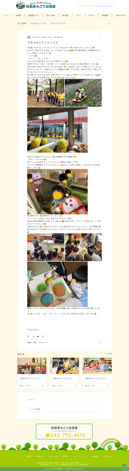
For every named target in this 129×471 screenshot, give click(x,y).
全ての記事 (21, 23)
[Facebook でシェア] (28, 336)
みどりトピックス (58, 23)
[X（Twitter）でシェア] (33, 336)
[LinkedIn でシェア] (38, 336)
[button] (18, 15)
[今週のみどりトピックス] (31, 366)
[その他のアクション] (100, 37)
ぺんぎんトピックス (38, 23)
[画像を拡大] (45, 93)
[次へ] (124, 466)
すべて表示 (108, 354)
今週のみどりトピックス (30, 378)
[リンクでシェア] (43, 336)
